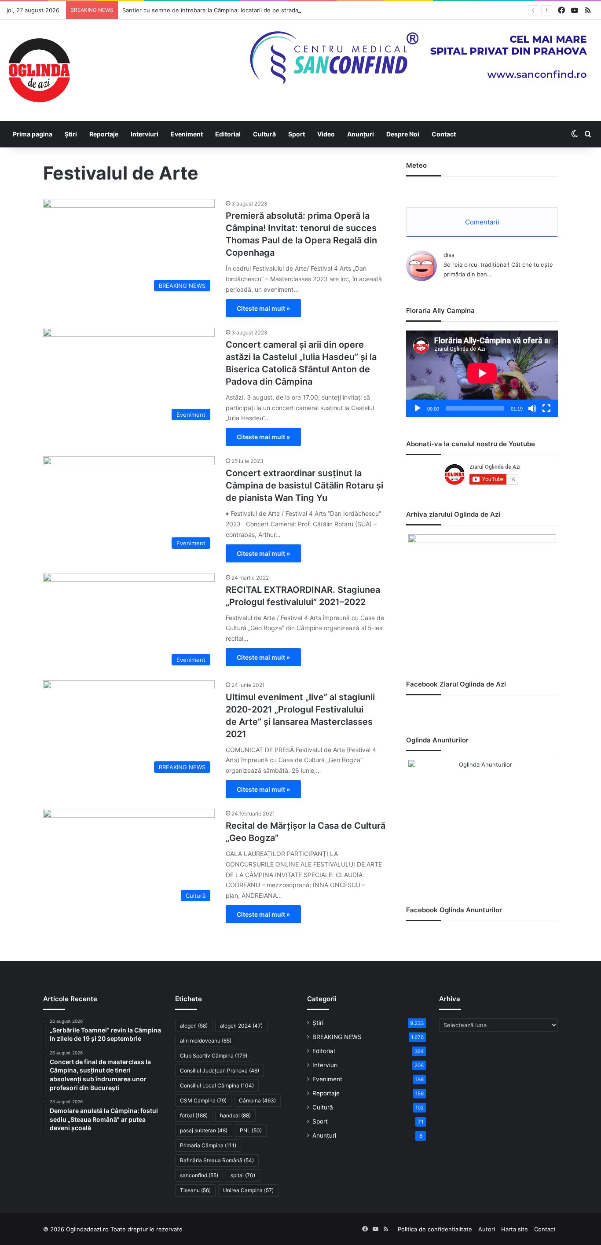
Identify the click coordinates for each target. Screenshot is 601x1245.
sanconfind (199, 1175)
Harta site (514, 1229)
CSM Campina (203, 1100)
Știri (71, 134)
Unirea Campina (248, 1190)
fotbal (194, 1115)
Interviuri (144, 134)
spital (243, 1175)
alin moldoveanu (205, 1040)
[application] (482, 374)
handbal (235, 1115)
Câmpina (257, 1100)
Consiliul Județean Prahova (219, 1070)
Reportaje (103, 134)
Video (326, 134)
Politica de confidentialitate (435, 1229)
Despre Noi (402, 134)
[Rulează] (417, 408)
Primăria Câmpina (208, 1145)
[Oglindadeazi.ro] (39, 70)
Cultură (264, 134)
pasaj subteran (203, 1130)
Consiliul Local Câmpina (217, 1085)
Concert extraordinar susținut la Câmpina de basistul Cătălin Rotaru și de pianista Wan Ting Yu (304, 485)
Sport (296, 134)
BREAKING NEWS (337, 1036)
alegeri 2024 (241, 1025)
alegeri (194, 1025)
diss (448, 254)
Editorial (228, 134)
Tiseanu (195, 1190)
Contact (444, 134)
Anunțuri (360, 134)
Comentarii (482, 222)
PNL (251, 1130)
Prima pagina (32, 134)
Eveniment (187, 134)
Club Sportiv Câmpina (213, 1055)
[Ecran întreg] (546, 408)
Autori (486, 1229)
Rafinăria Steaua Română (217, 1160)
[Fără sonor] (532, 408)
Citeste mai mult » (263, 308)
